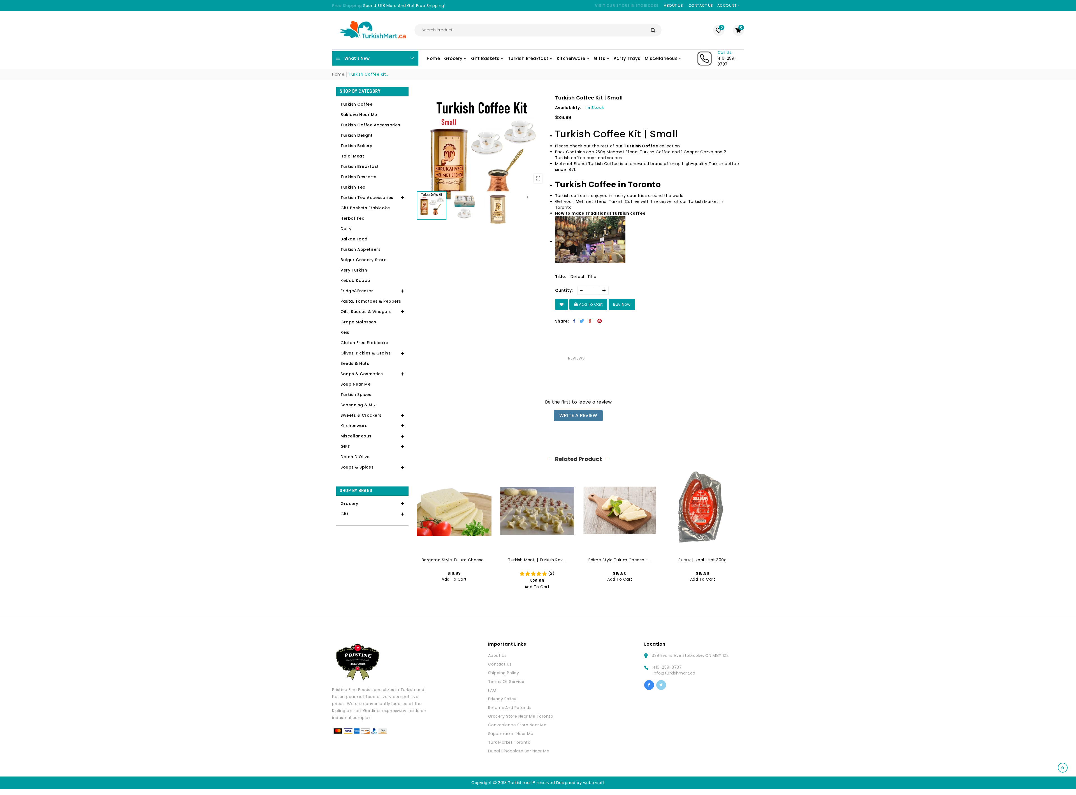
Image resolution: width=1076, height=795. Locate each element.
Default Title (584, 276)
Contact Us (500, 664)
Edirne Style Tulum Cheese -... (619, 560)
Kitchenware (354, 425)
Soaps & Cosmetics (361, 374)
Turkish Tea (353, 187)
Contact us (700, 5)
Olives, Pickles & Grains (365, 353)
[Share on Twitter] (582, 320)
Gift (344, 514)
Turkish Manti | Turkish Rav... (537, 560)
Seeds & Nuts (354, 363)
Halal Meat (352, 156)
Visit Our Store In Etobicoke (626, 5)
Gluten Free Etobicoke (364, 343)
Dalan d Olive (355, 457)
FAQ (492, 690)
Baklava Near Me (358, 114)
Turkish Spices (355, 394)
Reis (344, 332)
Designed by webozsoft (580, 782)
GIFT (345, 446)
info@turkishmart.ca (674, 673)
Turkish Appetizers (360, 249)
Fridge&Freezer (356, 291)
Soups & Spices (357, 467)
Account (727, 5)
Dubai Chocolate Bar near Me (518, 751)
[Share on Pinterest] (599, 320)
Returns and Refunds (510, 707)
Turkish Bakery (356, 146)
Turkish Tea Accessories (366, 197)
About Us (497, 655)
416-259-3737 (667, 667)
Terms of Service (506, 681)
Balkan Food (354, 239)
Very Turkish (353, 270)
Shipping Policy (503, 673)
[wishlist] (561, 304)
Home (338, 74)
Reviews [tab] (576, 358)
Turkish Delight (356, 135)
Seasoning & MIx (358, 405)
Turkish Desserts (358, 177)
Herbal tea (352, 218)
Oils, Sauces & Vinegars (366, 311)
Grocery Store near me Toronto (520, 716)
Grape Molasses (358, 322)
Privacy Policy (502, 699)
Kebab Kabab (355, 280)
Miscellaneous (356, 436)
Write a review (578, 415)
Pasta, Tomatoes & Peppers (370, 301)
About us (673, 5)
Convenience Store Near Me (517, 725)
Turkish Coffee (356, 104)
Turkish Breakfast (359, 166)
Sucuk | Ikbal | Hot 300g (702, 560)
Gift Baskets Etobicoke (365, 208)
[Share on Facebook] (574, 320)
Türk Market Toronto (509, 742)
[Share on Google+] (591, 320)
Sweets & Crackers (361, 415)
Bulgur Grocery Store (363, 260)
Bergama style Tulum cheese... (454, 560)
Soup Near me (355, 384)
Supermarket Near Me (511, 733)
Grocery (349, 503)
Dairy (346, 228)
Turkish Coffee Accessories (370, 125)
